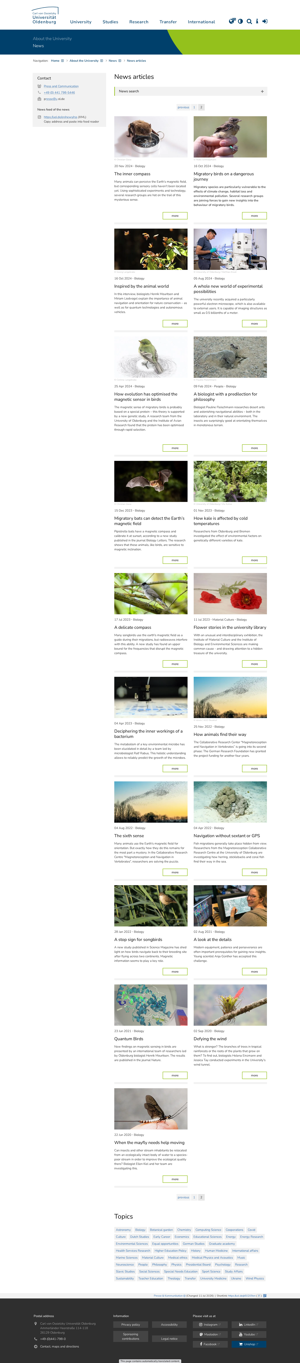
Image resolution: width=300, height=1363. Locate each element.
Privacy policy (130, 1325)
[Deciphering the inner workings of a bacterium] (151, 697)
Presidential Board (198, 1264)
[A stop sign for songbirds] (151, 905)
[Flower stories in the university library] (230, 593)
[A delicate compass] (151, 593)
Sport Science (211, 1271)
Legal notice (169, 1339)
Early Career (161, 1237)
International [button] (201, 22)
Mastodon (210, 1334)
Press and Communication (61, 86)
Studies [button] (110, 22)
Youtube (249, 1334)
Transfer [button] (168, 22)
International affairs (245, 1251)
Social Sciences (149, 1271)
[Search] (249, 23)
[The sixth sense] (151, 802)
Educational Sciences (207, 1237)
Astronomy (123, 1230)
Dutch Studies (139, 1237)
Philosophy (159, 1264)
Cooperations (234, 1230)
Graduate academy (222, 1244)
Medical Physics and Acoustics (212, 1258)
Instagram (210, 1325)
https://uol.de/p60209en (242, 1296)
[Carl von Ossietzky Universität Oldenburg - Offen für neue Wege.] (44, 15)
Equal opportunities (165, 1244)
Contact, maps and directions (59, 1346)
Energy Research (251, 1237)
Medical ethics (177, 1258)
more (180, 215)
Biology (140, 1230)
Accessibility (169, 1325)
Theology (174, 1278)
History (196, 1251)
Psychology (223, 1264)
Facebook (210, 1344)
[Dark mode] (240, 23)
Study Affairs (234, 1271)
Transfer (190, 1278)
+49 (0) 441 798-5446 (59, 92)
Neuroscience (125, 1264)
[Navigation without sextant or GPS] (230, 802)
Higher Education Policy (171, 1251)
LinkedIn (249, 1325)
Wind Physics (255, 1278)
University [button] (80, 22)
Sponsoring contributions (130, 1336)
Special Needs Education (181, 1271)
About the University (52, 38)
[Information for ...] (257, 23)
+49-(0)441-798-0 (53, 1339)
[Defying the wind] (230, 1005)
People (143, 1264)
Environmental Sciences (132, 1244)
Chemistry (184, 1230)
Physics (176, 1264)
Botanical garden (161, 1230)
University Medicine (213, 1278)
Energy (231, 1237)
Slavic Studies (125, 1271)
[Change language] (231, 23)
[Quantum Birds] (151, 1005)
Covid (251, 1230)
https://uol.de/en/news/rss (60, 117)
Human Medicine (216, 1251)
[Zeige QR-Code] (264, 1295)
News (38, 46)
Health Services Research (133, 1251)
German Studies (193, 1244)
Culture (121, 1237)
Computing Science (208, 1230)
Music (241, 1258)
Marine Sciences (127, 1258)
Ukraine (236, 1278)
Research (241, 1264)
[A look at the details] (230, 905)
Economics (182, 1237)
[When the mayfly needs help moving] (151, 1109)
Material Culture (153, 1258)
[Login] (264, 23)
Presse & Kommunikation (168, 1296)
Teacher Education (150, 1278)
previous (183, 107)
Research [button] (139, 22)
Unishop (249, 1344)
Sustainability (125, 1278)
